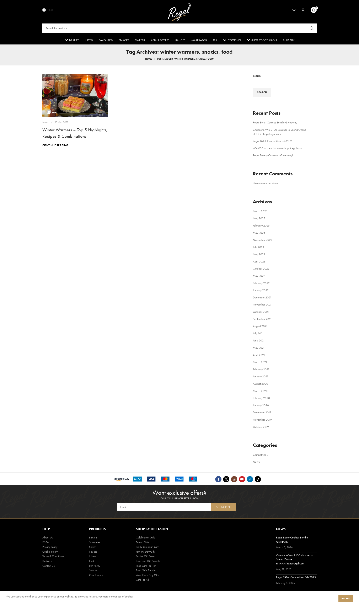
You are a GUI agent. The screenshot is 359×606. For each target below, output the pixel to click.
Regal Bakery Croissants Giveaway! (273, 155)
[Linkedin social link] (250, 479)
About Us (47, 537)
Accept (345, 598)
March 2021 (260, 362)
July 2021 (258, 333)
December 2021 (262, 297)
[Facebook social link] (218, 479)
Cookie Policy (50, 551)
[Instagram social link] (234, 479)
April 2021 (259, 355)
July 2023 (258, 247)
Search (257, 76)
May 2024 (259, 233)
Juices (92, 556)
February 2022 (261, 283)
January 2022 (261, 290)
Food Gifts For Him (146, 570)
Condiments (96, 575)
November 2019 (262, 419)
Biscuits (93, 537)
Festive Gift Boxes (145, 556)
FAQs (45, 542)
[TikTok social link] (258, 479)
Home (148, 58)
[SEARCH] (312, 28)
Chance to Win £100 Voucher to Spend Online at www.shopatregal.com (279, 132)
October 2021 (261, 312)
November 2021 (262, 304)
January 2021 (260, 376)
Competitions (260, 455)
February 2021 (261, 369)
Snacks (93, 570)
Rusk (91, 561)
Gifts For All (142, 579)
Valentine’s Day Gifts (147, 575)
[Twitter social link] (226, 479)
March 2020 (260, 391)
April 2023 (259, 261)
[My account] (303, 10)
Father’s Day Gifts (145, 551)
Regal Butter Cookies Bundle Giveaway (275, 122)
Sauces (93, 551)
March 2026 (260, 211)
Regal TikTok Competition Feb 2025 (273, 141)
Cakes (92, 547)
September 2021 (262, 319)
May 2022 (259, 276)
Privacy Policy (49, 547)
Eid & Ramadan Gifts (147, 547)
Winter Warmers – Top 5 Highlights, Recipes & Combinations (74, 133)
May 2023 (259, 254)
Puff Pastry (94, 566)
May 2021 (259, 348)
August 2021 (260, 326)
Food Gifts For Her (146, 566)
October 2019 (261, 427)
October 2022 (261, 268)
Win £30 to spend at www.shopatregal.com (277, 148)
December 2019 (262, 412)
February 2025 (261, 225)
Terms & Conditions (53, 556)
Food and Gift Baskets (148, 561)
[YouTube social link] (242, 479)
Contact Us (48, 566)
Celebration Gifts (145, 537)
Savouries (94, 542)
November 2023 (262, 240)
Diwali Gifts (142, 542)
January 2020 (261, 405)
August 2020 (260, 384)
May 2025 (259, 218)
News (45, 122)
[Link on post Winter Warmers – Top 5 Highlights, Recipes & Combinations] (75, 95)
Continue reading (55, 145)
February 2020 (261, 398)
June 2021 (259, 340)
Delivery (47, 561)
